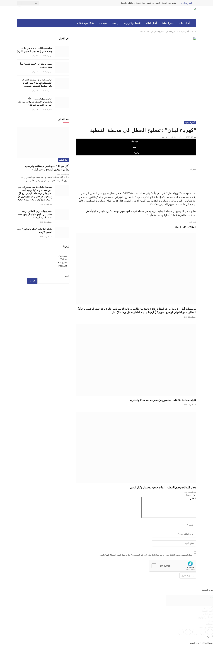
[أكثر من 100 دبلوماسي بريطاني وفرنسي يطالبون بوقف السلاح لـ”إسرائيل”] (43, 142)
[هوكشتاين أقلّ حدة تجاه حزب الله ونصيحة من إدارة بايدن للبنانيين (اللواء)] (62, 51)
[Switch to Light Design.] (26, 23)
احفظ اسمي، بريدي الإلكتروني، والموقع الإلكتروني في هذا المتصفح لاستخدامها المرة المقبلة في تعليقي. (146, 555)
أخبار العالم (151, 23)
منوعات (103, 23)
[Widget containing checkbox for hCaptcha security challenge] (172, 566)
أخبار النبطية (168, 23)
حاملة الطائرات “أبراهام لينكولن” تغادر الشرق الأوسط (34, 230)
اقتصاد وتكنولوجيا (131, 23)
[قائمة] (22, 23)
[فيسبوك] (195, 172)
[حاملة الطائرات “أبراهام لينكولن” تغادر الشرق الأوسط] (62, 232)
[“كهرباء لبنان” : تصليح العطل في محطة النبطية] (136, 76)
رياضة (115, 23)
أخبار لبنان (184, 23)
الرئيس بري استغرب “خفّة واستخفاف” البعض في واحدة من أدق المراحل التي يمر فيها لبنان (35, 101)
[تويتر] (195, 176)
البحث (66, 276)
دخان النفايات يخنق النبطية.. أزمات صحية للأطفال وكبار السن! (162, 487)
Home (194, 31)
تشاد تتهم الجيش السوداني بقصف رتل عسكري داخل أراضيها (148, 3)
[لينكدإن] (195, 179)
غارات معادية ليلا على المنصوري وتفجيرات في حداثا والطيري (163, 400)
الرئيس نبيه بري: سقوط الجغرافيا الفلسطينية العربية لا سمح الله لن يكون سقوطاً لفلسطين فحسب (37, 83)
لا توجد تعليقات (176, 137)
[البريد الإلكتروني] (195, 186)
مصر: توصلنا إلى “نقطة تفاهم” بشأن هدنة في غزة (35, 65)
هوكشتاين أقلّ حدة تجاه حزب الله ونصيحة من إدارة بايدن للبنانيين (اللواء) (34, 49)
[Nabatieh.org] (191, 12)
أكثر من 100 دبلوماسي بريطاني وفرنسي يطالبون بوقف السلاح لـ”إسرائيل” (47, 167)
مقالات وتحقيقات (85, 23)
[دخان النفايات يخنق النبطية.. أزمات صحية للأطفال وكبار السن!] (136, 447)
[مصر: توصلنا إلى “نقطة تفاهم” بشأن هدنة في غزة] (62, 67)
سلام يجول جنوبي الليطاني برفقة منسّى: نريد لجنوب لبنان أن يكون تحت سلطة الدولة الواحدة (35, 214)
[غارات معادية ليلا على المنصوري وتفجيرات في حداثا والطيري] (136, 360)
